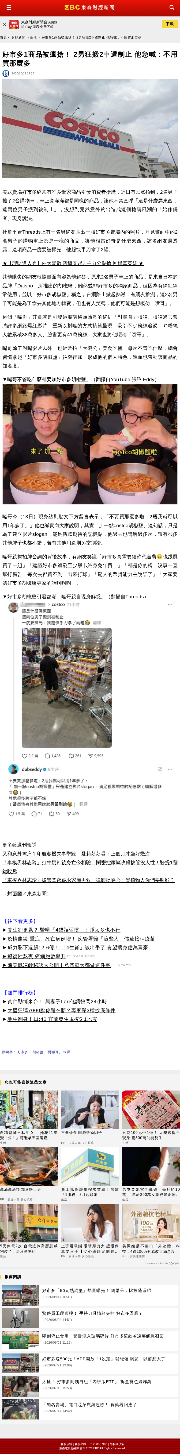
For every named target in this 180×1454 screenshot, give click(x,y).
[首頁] (90, 7)
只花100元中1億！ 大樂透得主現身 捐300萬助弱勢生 (151, 1135)
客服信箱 (66, 1444)
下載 (170, 24)
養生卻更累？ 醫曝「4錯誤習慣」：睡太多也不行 (64, 929)
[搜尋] (170, 12)
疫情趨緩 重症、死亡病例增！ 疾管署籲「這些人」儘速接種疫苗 (81, 938)
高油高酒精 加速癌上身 (20, 1189)
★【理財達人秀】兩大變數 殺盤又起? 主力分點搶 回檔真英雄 (69, 263)
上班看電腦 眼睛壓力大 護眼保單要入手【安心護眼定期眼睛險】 (90, 1249)
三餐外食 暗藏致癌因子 (81, 1133)
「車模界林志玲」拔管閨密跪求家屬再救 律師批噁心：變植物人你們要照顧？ (88, 880)
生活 (33, 37)
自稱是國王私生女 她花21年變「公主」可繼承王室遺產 (29, 1135)
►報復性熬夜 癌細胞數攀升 (34, 956)
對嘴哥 (53, 1052)
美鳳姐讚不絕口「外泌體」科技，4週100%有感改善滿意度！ (151, 1248)
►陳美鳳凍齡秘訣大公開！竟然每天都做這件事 (56, 965)
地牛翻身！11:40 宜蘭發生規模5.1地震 (52, 1019)
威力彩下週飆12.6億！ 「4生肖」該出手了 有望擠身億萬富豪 (78, 947)
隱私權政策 (117, 1444)
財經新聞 (18, 37)
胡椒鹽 (38, 1052)
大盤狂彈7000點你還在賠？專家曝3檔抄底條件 (62, 1010)
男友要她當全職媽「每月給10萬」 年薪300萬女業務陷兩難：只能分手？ (151, 1192)
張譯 (66, 1052)
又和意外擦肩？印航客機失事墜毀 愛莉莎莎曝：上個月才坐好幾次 (76, 853)
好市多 (23, 1052)
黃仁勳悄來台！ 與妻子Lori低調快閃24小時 (57, 1001)
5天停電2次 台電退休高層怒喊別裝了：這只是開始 (29, 1248)
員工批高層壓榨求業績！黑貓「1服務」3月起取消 (90, 1192)
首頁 (3, 37)
